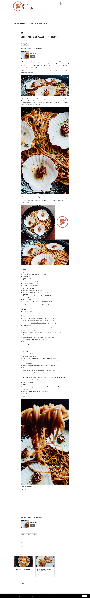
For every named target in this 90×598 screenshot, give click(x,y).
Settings (78, 596)
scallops (28, 534)
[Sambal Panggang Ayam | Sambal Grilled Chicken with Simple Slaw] (45, 561)
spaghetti (34, 534)
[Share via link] (31, 542)
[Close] (88, 596)
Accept (84, 596)
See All (74, 553)
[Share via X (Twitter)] (24, 542)
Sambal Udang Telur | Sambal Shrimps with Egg (23, 570)
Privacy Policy (52, 596)
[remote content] (45, 503)
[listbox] (64, 3)
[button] (64, 3)
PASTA (22, 538)
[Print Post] (34, 542)
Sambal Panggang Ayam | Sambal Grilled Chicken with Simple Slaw (45, 570)
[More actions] (68, 33)
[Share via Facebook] (21, 542)
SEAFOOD (27, 538)
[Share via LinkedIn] (27, 542)
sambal (22, 534)
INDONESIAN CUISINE (35, 538)
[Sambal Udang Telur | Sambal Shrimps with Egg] (23, 561)
